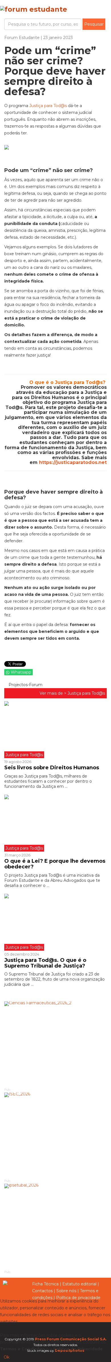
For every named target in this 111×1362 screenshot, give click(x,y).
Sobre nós (66, 1290)
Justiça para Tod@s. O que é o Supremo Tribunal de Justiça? (45, 963)
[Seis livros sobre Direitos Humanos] (55, 729)
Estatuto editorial (79, 1284)
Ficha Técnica (45, 1284)
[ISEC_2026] (55, 1135)
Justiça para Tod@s (48, 105)
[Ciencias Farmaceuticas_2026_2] (55, 1044)
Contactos (42, 1290)
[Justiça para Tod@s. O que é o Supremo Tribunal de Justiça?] (55, 922)
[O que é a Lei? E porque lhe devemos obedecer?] (55, 823)
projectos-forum (24, 684)
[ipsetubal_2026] (55, 1226)
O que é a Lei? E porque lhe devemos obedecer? (54, 864)
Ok (6, 1357)
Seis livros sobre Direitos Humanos (51, 767)
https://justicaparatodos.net (73, 462)
